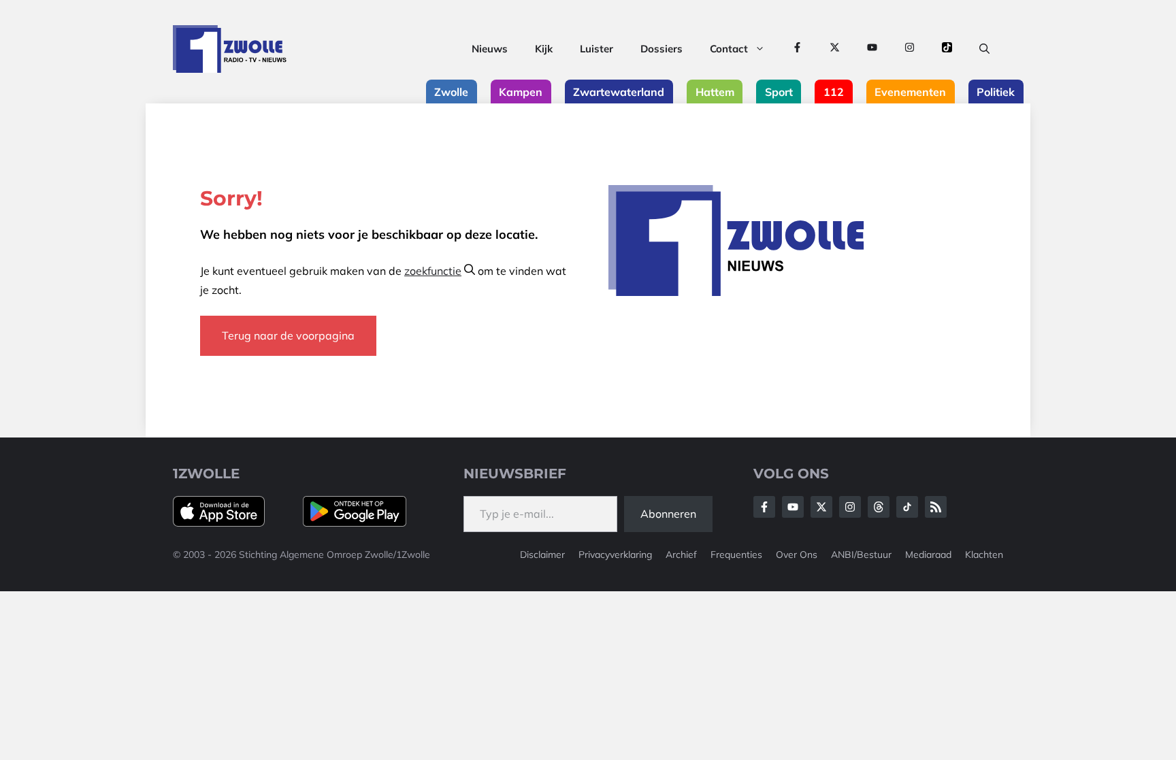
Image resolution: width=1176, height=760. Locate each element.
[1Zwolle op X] (834, 49)
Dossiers (661, 48)
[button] (984, 49)
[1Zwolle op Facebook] (797, 49)
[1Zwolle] (230, 49)
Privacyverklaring (615, 554)
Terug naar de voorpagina (288, 335)
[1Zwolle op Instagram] (909, 49)
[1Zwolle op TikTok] (947, 49)
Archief (681, 554)
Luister (596, 48)
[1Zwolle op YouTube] (872, 49)
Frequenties (736, 554)
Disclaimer (542, 554)
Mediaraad (928, 554)
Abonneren (668, 514)
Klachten (984, 554)
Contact (729, 48)
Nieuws (490, 48)
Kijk (544, 48)
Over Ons (796, 554)
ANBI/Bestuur (861, 554)
